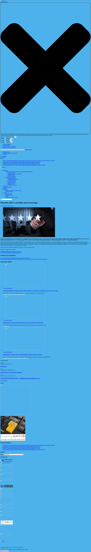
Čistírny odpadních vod (11, 358)
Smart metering (8, 252)
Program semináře (11, 172)
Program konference (12, 178)
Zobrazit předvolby (13, 149)
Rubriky (2, 454)
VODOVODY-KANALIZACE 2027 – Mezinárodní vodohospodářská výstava (20, 378)
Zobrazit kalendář (3, 380)
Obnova (8, 294)
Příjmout (2, 149)
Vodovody (12, 294)
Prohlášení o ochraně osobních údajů (10, 153)
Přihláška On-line (11, 174)
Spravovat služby (6, 145)
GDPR (6, 196)
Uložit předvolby (21, 149)
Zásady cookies (6, 151)
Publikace (5, 188)
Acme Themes (25, 549)
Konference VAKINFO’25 (10, 177)
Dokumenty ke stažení (12, 184)
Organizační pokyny (12, 180)
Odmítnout (7, 149)
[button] (45, 68)
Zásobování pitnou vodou (16, 252)
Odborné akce (5, 170)
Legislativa (5, 186)
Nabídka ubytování (11, 181)
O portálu (5, 192)
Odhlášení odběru (8, 191)
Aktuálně (2, 252)
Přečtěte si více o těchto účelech (9, 147)
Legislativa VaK (19, 358)
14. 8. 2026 (5, 352)
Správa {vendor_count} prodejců (9, 146)
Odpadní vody (25, 358)
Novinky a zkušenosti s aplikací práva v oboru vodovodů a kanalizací (19, 171)
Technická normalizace (7, 187)
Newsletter (5, 189)
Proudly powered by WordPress (6, 549)
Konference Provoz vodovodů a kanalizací (11, 372)
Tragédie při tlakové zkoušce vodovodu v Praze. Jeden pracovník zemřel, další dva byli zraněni (21, 163)
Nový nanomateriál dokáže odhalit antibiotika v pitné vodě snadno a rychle (15, 258)
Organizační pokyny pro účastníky (14, 173)
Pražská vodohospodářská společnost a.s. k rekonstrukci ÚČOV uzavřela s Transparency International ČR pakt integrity (23, 259)
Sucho (8, 326)
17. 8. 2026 (5, 288)
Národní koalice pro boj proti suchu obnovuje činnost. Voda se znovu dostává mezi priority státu (21, 161)
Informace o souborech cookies (11, 197)
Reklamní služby (8, 193)
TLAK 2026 (3, 366)
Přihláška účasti (11, 183)
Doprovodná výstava (12, 182)
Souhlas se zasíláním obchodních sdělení (13, 190)
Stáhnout (20, 251)
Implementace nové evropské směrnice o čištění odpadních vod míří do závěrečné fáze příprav (21, 162)
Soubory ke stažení (11, 176)
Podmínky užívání (9, 194)
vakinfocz (11, 205)
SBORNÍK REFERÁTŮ (13, 179)
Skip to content (3, 156)
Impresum (5, 154)
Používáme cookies (4, 550)
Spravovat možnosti (7, 144)
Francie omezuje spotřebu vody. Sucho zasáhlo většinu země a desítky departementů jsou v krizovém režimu (24, 165)
